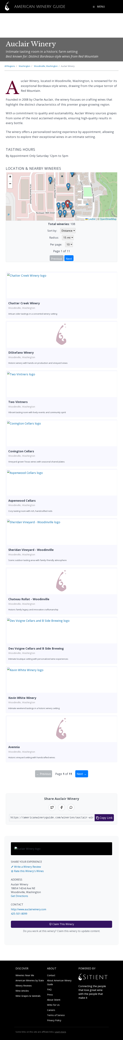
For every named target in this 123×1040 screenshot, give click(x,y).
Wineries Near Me (25, 975)
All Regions (9, 66)
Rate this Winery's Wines (28, 871)
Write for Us (53, 1004)
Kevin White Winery (22, 698)
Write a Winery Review (27, 866)
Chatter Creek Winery (24, 303)
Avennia (14, 747)
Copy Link (105, 818)
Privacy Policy (54, 1020)
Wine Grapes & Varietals (28, 995)
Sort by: (52, 230)
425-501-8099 (19, 913)
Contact (51, 975)
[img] (61, 196)
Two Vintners (18, 402)
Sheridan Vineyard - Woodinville (31, 550)
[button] (67, 204)
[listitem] (61, 295)
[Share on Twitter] (52, 807)
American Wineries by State (30, 980)
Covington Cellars (21, 451)
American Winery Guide (39, 7)
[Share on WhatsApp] (70, 807)
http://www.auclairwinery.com (28, 909)
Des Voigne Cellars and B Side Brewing (36, 648)
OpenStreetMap (108, 219)
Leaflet (91, 219)
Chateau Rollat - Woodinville (28, 599)
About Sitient (53, 999)
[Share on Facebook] (61, 807)
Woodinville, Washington (46, 66)
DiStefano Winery (21, 352)
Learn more (60, 1031)
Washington (24, 66)
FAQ (49, 989)
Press (50, 994)
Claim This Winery (63, 924)
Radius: (54, 237)
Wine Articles (22, 990)
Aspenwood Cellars (22, 500)
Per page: (56, 244)
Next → (82, 774)
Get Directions (19, 896)
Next (69, 259)
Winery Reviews (24, 985)
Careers (51, 1010)
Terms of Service (56, 1015)
